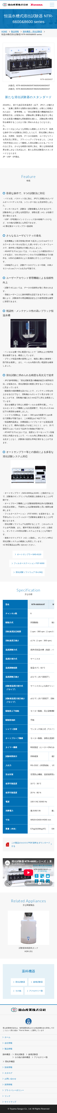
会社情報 (8, 1043)
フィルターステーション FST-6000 (29, 563)
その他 (18, 991)
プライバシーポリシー (14, 1090)
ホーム (7, 1037)
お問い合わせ (10, 1079)
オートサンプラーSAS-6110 (29, 554)
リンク (7, 1096)
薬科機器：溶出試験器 (32, 31)
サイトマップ (10, 1102)
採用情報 (8, 1084)
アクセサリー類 (36, 991)
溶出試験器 (20, 982)
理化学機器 (10, 1061)
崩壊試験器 (38, 982)
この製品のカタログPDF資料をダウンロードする (30, 844)
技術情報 (8, 1067)
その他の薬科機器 (22, 1057)
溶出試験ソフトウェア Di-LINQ (29, 572)
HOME (4, 31)
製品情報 (15, 31)
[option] (28, 932)
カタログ (8, 1073)
